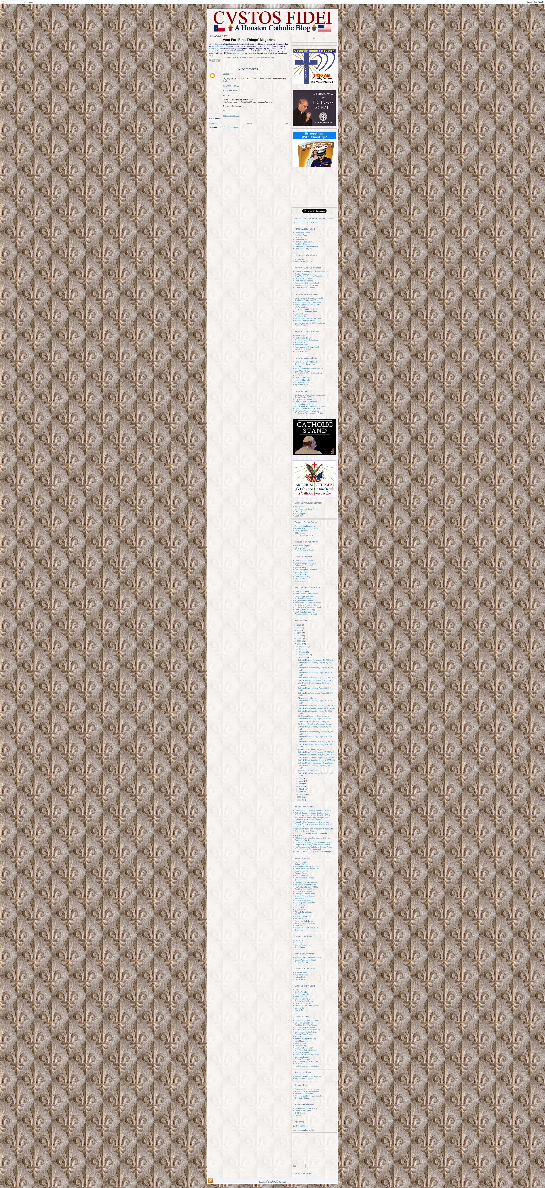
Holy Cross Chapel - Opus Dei (307, 411)
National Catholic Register (305, 563)
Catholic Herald (301, 574)
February (303, 792)
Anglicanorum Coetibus (304, 600)
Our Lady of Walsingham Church (308, 607)
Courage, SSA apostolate (305, 1027)
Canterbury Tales (302, 572)
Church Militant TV (302, 945)
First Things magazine (236, 57)
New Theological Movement (306, 570)
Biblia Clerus (300, 533)
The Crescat (300, 925)
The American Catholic (304, 561)
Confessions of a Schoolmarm (307, 340)
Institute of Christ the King (305, 1039)
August (302, 657)
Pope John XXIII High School (307, 283)
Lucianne (298, 237)
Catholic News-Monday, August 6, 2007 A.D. (316, 755)
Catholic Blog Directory (304, 900)
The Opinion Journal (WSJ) (306, 1108)
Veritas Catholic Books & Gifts (307, 305)
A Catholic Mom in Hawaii (305, 885)
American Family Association (307, 1091)
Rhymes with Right (302, 378)
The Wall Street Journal (304, 242)
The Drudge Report (302, 233)
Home (249, 124)
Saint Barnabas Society (304, 612)
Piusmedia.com (301, 997)
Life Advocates (301, 307)
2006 (299, 797)
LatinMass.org (300, 1046)
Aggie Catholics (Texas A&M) (307, 347)
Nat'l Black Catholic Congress (307, 1050)
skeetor (226, 74)
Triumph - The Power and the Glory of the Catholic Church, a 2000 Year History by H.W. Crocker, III (313, 824)
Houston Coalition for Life (305, 321)
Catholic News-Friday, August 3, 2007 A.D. (315, 763)
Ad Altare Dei (300, 342)
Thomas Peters (301, 873)
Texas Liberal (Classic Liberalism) (308, 373)
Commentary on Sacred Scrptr (307, 535)
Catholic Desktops (302, 1059)
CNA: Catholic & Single (304, 550)
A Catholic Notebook (303, 349)
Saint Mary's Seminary (304, 281)
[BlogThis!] (213, 60)
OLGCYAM (299, 907)
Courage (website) (302, 962)
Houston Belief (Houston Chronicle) (309, 369)
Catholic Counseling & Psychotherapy (310, 323)
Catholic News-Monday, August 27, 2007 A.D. (316, 678)
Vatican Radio (300, 977)
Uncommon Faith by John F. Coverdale (311, 833)
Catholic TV (299, 1008)
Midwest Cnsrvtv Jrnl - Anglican (308, 1076)
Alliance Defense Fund (304, 1094)
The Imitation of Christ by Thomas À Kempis (313, 811)
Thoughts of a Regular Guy (306, 882)
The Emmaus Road (303, 338)
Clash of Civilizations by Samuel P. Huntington (314, 851)
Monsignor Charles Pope (305, 894)
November (303, 649)
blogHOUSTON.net (302, 371)
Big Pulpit (299, 507)
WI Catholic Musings (303, 912)
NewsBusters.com (216, 48)
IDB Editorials (300, 1113)
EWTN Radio (300, 979)
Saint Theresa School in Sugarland (309, 276)
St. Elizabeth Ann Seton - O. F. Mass (310, 406)
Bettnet (298, 880)
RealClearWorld (301, 235)
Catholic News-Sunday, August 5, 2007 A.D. (316, 757)
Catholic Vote (300, 579)
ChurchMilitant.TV (302, 994)
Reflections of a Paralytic (305, 923)
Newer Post (213, 124)
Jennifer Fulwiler (301, 871)
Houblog (298, 366)
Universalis (299, 259)
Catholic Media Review (304, 1001)
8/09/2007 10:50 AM (231, 116)
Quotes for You (301, 910)
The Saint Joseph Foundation (307, 1066)
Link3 (277, 1180)
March (302, 789)
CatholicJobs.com (302, 1057)
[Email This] (210, 60)
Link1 (267, 1180)
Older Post (285, 124)
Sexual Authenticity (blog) (305, 960)
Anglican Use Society (303, 598)
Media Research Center (221, 46)
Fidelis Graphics (301, 325)
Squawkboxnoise (302, 382)
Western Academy (302, 274)
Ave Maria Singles (302, 546)
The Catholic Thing (302, 576)
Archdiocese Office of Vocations (308, 302)
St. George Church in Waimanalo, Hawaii (315, 724)
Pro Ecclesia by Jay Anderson (307, 866)
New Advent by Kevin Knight (306, 509)
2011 (299, 633)
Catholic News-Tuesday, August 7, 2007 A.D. (316, 752)
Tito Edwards (302, 1126)
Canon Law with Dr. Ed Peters (307, 1055)
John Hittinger (300, 336)
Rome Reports (300, 514)
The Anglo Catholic (302, 591)
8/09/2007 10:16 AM (231, 86)
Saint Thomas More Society (306, 594)
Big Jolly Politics (301, 385)
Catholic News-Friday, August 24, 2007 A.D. (316, 680)
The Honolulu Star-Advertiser (306, 246)
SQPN (297, 990)
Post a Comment (215, 118)
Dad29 (297, 914)
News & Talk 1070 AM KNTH (306, 362)
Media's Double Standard (308, 771)
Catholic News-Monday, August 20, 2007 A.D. (316, 706)
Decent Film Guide (302, 1003)
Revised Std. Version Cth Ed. (307, 528)
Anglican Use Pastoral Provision (308, 603)
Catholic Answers (302, 1052)
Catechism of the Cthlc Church (307, 1021)
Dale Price (299, 930)
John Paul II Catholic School (306, 285)
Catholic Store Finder (303, 1034)
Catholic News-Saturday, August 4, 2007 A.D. (316, 760)
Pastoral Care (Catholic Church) (308, 958)
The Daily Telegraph (303, 244)
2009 (299, 638)
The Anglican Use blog (304, 596)
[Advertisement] (314, 188)
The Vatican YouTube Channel (307, 1006)
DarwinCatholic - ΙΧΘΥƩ (304, 878)
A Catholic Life (301, 919)
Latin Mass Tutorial (302, 1041)
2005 (299, 800)
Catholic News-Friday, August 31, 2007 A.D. (316, 660)
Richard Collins (301, 864)
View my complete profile (303, 1130)
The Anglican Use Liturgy (305, 610)
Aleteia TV (299, 1010)
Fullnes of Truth (301, 314)
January (302, 794)
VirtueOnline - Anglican (304, 1079)
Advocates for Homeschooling (307, 1089)
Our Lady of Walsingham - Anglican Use (311, 395)
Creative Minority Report (305, 896)
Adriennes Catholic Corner (305, 921)
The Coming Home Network (306, 614)
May (301, 784)
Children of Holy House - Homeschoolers (311, 272)
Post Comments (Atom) (229, 127)
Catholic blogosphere (236, 51)
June (301, 781)
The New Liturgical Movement (307, 889)
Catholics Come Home (304, 1023)
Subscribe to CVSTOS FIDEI (306, 222)
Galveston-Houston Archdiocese (308, 318)
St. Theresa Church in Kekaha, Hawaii (313, 716)
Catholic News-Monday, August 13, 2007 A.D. (316, 742)
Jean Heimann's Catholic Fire (307, 928)
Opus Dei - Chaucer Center (306, 312)
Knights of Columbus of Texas (307, 300)
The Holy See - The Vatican (306, 1025)
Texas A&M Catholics (303, 278)
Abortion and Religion (307, 698)
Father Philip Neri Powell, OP (307, 869)
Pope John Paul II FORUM (306, 309)
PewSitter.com (301, 511)
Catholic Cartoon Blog (304, 999)
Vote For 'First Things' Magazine (249, 40)
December (303, 646)
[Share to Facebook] (219, 60)
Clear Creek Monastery (304, 1048)
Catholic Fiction (301, 351)
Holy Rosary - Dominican (305, 399)
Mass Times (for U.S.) (304, 261)
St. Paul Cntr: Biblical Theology (307, 1030)
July (301, 778)
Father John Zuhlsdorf (304, 565)
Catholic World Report (304, 891)
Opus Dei (298, 1064)
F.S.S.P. (298, 1036)
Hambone (298, 375)
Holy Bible (299, 836)
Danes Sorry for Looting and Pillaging (313, 721)
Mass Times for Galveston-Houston (309, 298)
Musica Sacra (300, 1043)
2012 (299, 630)
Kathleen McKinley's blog (305, 364)
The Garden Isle (301, 240)
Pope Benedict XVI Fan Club (306, 1061)
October (302, 652)
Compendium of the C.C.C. (306, 1032)
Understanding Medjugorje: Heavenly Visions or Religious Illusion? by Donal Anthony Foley (314, 843)
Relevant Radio (301, 973)
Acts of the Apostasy (303, 875)
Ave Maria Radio (301, 975)
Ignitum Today (300, 567)
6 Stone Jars (300, 548)
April (301, 786)
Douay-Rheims (301, 531)
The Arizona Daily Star (304, 249)
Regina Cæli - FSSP (303, 397)
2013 (299, 628)
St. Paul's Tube (301, 992)
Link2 (272, 1180)
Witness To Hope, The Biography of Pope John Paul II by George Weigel (314, 830)
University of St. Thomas (305, 288)
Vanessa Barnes (301, 345)
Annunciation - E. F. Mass (305, 404)
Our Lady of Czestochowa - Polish (309, 413)
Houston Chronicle (302, 380)
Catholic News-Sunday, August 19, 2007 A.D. (316, 708)
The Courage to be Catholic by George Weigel (313, 847)
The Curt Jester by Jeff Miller (307, 887)
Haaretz (298, 1115)
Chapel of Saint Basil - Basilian (307, 409)
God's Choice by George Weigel (308, 849)
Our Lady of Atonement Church (307, 605)
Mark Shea (299, 898)
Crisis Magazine (301, 581)
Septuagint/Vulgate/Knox (305, 526)
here (259, 51)
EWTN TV (299, 940)
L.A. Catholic (300, 905)
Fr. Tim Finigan (301, 862)
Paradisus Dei (300, 316)
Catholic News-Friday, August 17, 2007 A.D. (316, 719)
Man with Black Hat (303, 916)
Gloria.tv (298, 943)
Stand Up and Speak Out (305, 903)
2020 (299, 625)
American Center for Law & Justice (309, 1096)
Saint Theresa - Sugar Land (306, 402)
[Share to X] (216, 60)
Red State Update (302, 1098)
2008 (299, 641)
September (304, 655)
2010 (299, 636)
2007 (299, 644)
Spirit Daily (299, 516)
